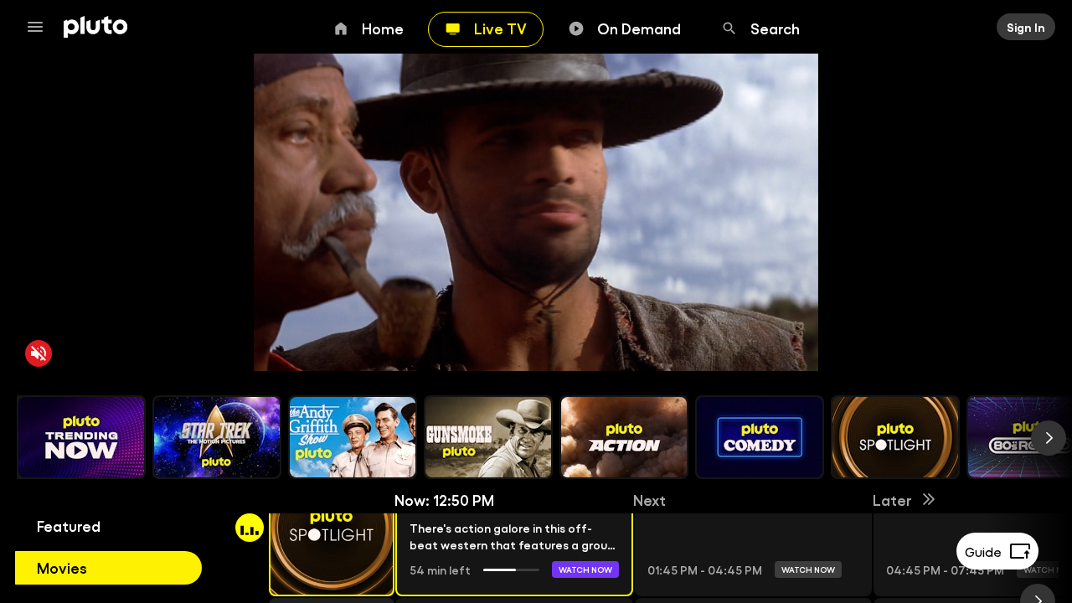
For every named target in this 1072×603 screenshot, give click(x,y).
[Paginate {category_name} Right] (1048, 438)
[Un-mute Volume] (38, 353)
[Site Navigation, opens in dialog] (40, 27)
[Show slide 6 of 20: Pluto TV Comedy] (759, 437)
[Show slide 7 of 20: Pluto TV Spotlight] (895, 437)
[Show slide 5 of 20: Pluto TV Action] (623, 437)
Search (775, 27)
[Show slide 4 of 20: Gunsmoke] (488, 437)
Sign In (1026, 27)
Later (892, 499)
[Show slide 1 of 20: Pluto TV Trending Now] (81, 437)
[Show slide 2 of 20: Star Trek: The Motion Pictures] (216, 437)
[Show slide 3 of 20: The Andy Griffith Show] (352, 437)
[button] (312, 527)
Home (383, 27)
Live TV (500, 27)
